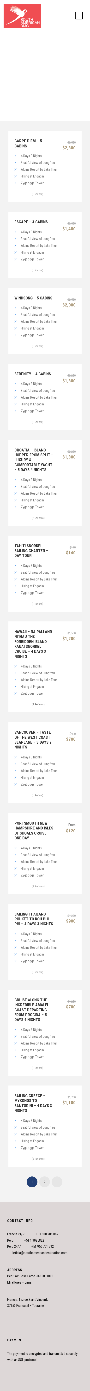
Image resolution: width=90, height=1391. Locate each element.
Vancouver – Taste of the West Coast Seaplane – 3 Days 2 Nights (33, 739)
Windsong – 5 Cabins (33, 298)
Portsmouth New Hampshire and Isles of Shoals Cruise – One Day (33, 830)
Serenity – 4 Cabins (32, 373)
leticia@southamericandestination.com (39, 1253)
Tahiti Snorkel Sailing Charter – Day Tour (31, 550)
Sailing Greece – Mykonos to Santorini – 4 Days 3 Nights (33, 1103)
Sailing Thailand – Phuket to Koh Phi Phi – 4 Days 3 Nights (33, 919)
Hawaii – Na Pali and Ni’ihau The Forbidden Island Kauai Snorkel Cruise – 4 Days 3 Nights (33, 644)
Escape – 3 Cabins (31, 221)
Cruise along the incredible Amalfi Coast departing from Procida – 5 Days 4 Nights (31, 1009)
